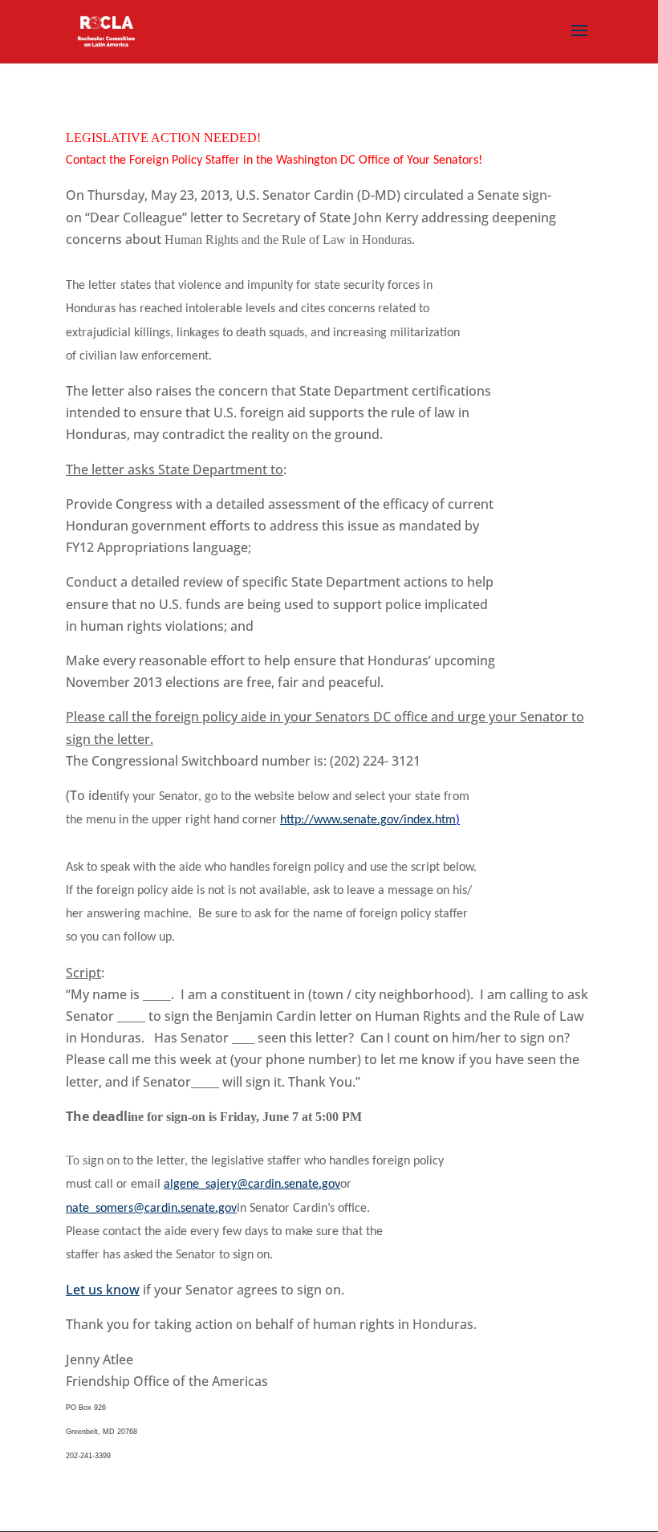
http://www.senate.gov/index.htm (368, 820)
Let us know (103, 1289)
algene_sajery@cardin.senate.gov (252, 1184)
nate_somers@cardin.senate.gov (151, 1208)
